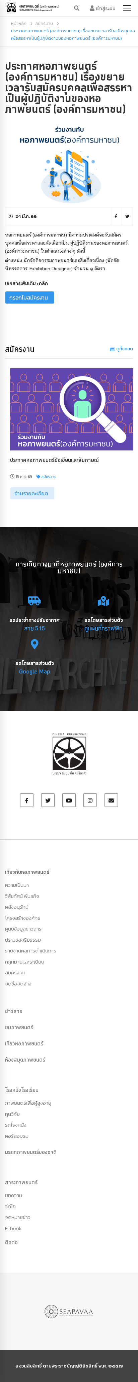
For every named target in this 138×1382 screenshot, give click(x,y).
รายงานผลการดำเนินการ (30, 950)
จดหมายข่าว (17, 1217)
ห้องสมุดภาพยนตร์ (25, 1060)
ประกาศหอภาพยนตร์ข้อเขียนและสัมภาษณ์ (54, 460)
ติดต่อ (11, 1242)
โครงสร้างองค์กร (22, 918)
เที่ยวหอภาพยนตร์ (24, 1043)
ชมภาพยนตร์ (19, 1027)
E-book (13, 1228)
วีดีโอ (10, 1206)
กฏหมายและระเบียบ (24, 962)
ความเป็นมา (17, 885)
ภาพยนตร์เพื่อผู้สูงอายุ (28, 1103)
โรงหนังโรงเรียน (22, 1090)
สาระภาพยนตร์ (21, 1182)
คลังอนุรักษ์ (16, 907)
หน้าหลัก (18, 23)
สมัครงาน (44, 23)
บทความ (13, 1195)
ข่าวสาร (13, 1011)
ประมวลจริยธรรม (23, 940)
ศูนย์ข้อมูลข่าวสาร (23, 929)
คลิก (43, 283)
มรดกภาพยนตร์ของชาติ (31, 1152)
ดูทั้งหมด (124, 348)
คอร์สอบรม (16, 1136)
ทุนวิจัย (12, 1114)
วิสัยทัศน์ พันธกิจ (22, 896)
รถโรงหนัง (15, 1125)
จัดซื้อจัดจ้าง (18, 983)
